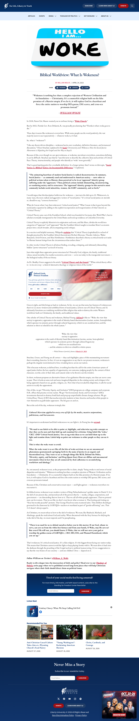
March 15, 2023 (81, 351)
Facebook (62, 88)
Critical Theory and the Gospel (75, 262)
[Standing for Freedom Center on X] (58, 699)
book (65, 147)
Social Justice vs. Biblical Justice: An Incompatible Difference (69, 166)
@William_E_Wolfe (60, 558)
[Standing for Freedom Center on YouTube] (69, 699)
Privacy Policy (81, 715)
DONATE (58, 706)
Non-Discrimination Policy (63, 715)
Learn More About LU (106, 6)
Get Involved (89, 16)
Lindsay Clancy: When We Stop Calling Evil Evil (59, 608)
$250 (52, 289)
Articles (31, 16)
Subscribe (89, 6)
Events (42, 16)
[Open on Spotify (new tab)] (111, 607)
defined (79, 317)
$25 (31, 289)
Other (59, 289)
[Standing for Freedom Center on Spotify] (80, 699)
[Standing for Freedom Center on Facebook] (64, 699)
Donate (123, 6)
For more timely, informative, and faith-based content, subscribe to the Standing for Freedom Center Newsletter (69, 584)
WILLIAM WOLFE (70, 112)
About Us (104, 16)
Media (51, 16)
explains (67, 232)
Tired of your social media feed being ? (69, 577)
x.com (86, 88)
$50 (38, 289)
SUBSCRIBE (85, 591)
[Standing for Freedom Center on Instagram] (75, 699)
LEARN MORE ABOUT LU (75, 706)
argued (97, 422)
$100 (45, 289)
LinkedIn (75, 88)
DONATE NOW (45, 294)
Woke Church (81, 121)
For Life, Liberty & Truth (20, 6)
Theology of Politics (68, 16)
